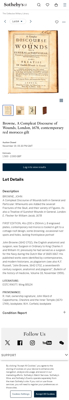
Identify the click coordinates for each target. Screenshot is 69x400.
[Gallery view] (61, 100)
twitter (7, 342)
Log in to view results (34, 167)
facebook (19, 342)
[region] (34, 380)
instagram (32, 342)
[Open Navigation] (64, 4)
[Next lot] (30, 21)
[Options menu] (64, 22)
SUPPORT (8, 355)
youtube (47, 343)
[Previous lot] (5, 21)
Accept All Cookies (45, 394)
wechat (61, 343)
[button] (34, 61)
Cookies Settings (21, 394)
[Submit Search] (38, 4)
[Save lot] (56, 22)
